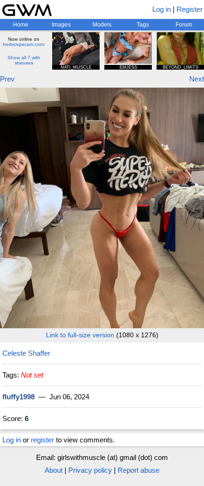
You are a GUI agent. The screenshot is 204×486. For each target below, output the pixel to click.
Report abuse (138, 470)
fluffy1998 (18, 397)
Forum (184, 24)
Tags (143, 24)
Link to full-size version (80, 335)
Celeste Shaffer (26, 353)
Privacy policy (90, 470)
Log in (161, 9)
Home (20, 24)
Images (61, 24)
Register (189, 9)
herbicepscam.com (23, 44)
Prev (7, 79)
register (42, 440)
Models (102, 24)
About (54, 470)
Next (196, 79)
